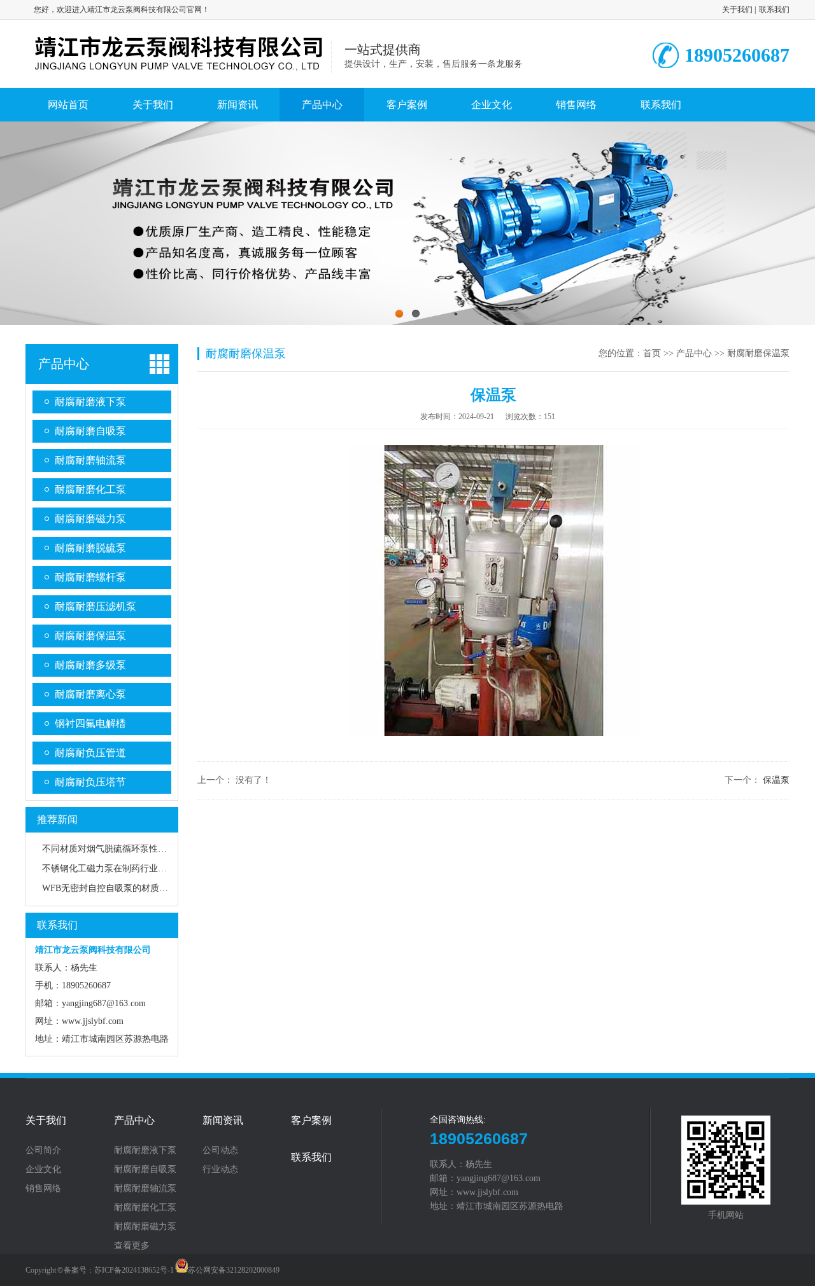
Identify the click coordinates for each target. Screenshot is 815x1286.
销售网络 (576, 104)
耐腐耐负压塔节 (90, 782)
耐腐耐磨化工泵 (90, 489)
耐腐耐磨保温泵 (90, 635)
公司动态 (220, 1150)
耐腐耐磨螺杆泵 (90, 577)
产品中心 (322, 104)
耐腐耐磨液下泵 (90, 401)
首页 (652, 353)
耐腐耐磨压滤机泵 (95, 606)
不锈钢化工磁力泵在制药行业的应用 (113, 868)
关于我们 (737, 9)
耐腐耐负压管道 (90, 752)
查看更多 (132, 1245)
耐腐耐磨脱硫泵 (90, 548)
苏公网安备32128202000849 (234, 1270)
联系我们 (774, 9)
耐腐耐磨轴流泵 (90, 460)
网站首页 (68, 104)
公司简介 (43, 1150)
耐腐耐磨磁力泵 (90, 518)
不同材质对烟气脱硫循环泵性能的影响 (118, 849)
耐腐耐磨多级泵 (90, 665)
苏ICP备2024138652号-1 (134, 1270)
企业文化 (491, 104)
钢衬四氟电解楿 (90, 723)
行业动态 (220, 1169)
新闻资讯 (237, 104)
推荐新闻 (57, 819)
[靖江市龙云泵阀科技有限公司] (178, 71)
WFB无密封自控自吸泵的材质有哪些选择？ (127, 888)
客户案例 (406, 104)
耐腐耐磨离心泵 (90, 694)
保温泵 (776, 780)
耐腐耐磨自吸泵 (90, 430)
